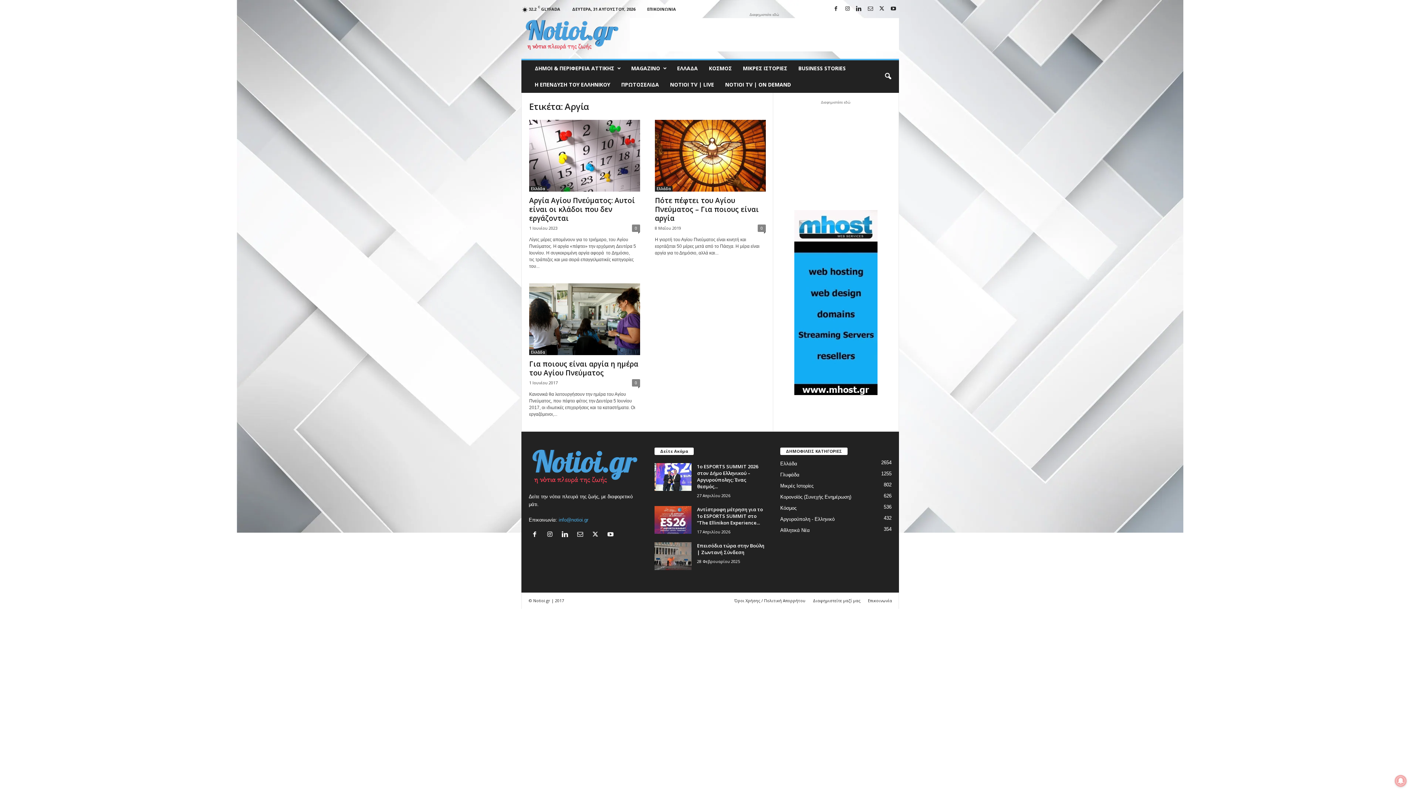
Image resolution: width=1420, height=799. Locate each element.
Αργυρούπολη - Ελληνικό (807, 519)
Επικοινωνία (661, 9)
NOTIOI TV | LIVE (692, 84)
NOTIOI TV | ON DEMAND (758, 84)
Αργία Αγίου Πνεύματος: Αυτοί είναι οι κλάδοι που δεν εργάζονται (582, 209)
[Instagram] (847, 9)
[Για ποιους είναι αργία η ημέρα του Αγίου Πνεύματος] (584, 319)
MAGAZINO (645, 68)
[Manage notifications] (1401, 781)
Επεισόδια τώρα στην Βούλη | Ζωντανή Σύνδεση (730, 549)
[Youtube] (893, 9)
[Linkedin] (859, 9)
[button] (888, 76)
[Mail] (870, 9)
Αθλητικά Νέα (795, 530)
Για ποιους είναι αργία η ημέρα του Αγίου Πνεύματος (583, 368)
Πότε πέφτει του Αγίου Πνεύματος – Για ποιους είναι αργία (707, 209)
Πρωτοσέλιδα (640, 84)
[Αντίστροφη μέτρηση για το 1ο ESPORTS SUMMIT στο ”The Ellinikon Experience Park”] (673, 520)
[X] (882, 9)
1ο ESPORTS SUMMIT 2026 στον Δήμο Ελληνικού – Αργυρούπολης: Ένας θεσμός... (727, 476)
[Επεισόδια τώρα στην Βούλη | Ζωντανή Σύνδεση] (673, 556)
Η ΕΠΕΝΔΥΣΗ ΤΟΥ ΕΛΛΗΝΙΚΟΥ (572, 84)
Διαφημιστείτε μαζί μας (837, 600)
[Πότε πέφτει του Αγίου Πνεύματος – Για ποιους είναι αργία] (710, 156)
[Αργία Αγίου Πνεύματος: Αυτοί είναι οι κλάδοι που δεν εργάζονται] (584, 156)
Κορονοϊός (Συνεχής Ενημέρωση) (815, 497)
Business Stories (822, 68)
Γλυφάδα (789, 475)
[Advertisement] (764, 34)
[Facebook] (836, 9)
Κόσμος (720, 68)
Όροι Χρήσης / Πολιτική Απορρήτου (769, 600)
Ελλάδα (687, 68)
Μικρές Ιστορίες (765, 68)
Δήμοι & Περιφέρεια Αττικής (574, 68)
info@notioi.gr (573, 520)
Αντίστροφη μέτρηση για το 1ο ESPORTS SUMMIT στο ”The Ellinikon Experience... (730, 516)
